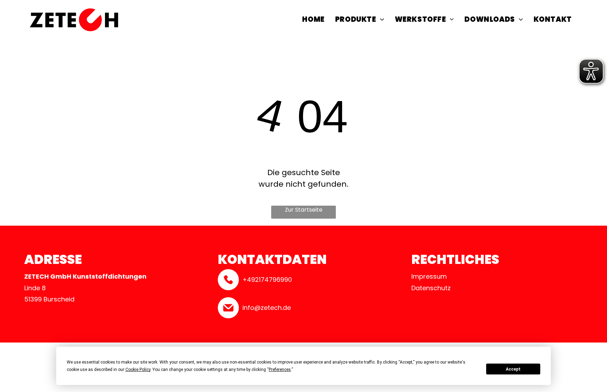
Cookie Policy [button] (137, 369)
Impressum (429, 276)
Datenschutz (431, 288)
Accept (513, 369)
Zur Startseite (303, 210)
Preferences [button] (280, 369)
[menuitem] (313, 20)
